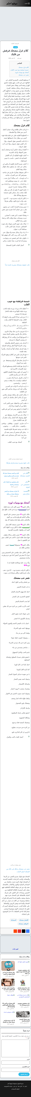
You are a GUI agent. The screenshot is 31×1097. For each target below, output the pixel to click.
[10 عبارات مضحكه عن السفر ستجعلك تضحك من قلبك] (25, 493)
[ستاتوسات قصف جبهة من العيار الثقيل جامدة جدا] (8, 982)
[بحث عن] (22, 4)
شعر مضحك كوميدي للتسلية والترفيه (24, 1020)
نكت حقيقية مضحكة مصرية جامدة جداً (17, 265)
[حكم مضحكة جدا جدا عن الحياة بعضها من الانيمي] (8, 966)
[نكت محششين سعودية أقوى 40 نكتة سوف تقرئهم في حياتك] (23, 964)
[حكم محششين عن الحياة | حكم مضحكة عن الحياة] (25, 485)
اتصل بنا (25, 1086)
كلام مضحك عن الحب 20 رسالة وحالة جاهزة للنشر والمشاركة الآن (8, 1005)
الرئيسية (17, 43)
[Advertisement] (15, 23)
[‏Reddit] (15, 931)
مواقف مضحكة (23, 924)
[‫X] (23, 931)
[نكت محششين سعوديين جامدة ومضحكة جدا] (23, 998)
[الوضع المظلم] (19, 4)
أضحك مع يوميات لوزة (22, 72)
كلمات (12, 43)
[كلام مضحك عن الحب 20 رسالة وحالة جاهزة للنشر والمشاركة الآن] (8, 998)
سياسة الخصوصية (8, 1086)
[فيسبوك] (27, 931)
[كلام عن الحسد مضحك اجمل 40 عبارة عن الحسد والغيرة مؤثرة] (25, 475)
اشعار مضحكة (23, 920)
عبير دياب (19, 58)
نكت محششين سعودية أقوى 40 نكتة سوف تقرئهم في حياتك (23, 971)
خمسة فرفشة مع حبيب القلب (19, 70)
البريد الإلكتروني (26, 1066)
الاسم (28, 1059)
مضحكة (13, 920)
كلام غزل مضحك (24, 67)
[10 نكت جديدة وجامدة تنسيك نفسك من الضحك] (8, 1015)
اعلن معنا (20, 1086)
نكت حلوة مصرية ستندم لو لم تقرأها (18, 463)
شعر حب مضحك (24, 75)
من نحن (15, 1086)
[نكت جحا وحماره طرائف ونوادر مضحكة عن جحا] (23, 982)
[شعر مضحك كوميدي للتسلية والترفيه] (23, 1014)
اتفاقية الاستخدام (16, 1089)
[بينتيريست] (19, 931)
